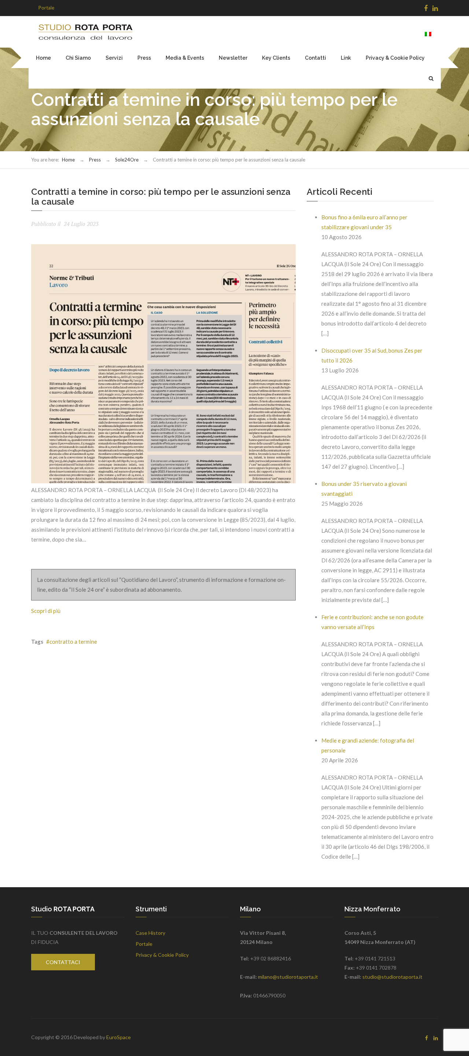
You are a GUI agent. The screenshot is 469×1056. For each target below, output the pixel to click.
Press (144, 58)
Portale (46, 8)
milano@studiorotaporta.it (288, 977)
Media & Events (185, 58)
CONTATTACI (63, 962)
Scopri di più (45, 610)
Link (346, 58)
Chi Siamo (78, 58)
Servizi (114, 58)
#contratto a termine (71, 641)
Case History (150, 933)
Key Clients (276, 58)
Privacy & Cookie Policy (395, 58)
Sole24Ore (127, 160)
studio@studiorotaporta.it (392, 977)
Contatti (315, 58)
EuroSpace (118, 1037)
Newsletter (233, 58)
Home (43, 58)
